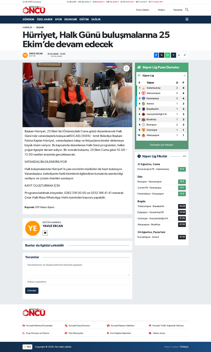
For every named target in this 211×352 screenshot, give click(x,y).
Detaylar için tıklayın (161, 145)
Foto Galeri (142, 10)
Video (161, 10)
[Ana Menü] (187, 19)
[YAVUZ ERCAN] (32, 228)
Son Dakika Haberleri (120, 333)
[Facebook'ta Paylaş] (156, 55)
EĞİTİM (84, 19)
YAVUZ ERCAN (53, 226)
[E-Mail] (45, 233)
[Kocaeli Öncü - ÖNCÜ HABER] (34, 9)
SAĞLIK (96, 19)
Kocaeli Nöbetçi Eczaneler (39, 325)
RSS (29, 347)
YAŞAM (40, 27)
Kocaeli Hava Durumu (79, 325)
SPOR (58, 19)
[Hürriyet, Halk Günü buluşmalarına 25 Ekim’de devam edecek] (77, 95)
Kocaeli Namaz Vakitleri (122, 325)
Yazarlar (178, 10)
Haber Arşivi (159, 333)
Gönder (31, 290)
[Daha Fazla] (173, 55)
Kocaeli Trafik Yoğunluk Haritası (168, 325)
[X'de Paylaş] (161, 55)
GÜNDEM (28, 19)
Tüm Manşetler (75, 333)
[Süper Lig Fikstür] (184, 156)
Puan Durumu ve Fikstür (37, 333)
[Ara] (186, 10)
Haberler (27, 27)
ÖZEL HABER (44, 19)
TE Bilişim (183, 347)
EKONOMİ (70, 19)
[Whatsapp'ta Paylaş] (167, 55)
